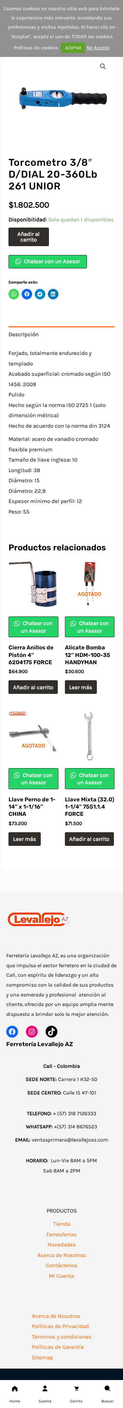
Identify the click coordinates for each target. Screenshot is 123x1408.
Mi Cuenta (61, 1275)
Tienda (61, 1223)
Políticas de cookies (36, 48)
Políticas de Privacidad (60, 1326)
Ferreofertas (61, 1234)
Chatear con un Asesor (51, 261)
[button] (103, 66)
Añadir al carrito (28, 237)
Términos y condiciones (62, 1336)
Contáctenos (61, 1265)
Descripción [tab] (24, 334)
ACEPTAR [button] (73, 47)
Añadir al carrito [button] (33, 687)
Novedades (62, 1244)
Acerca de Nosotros (61, 1255)
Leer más (80, 687)
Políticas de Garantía (58, 1347)
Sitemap (42, 1357)
